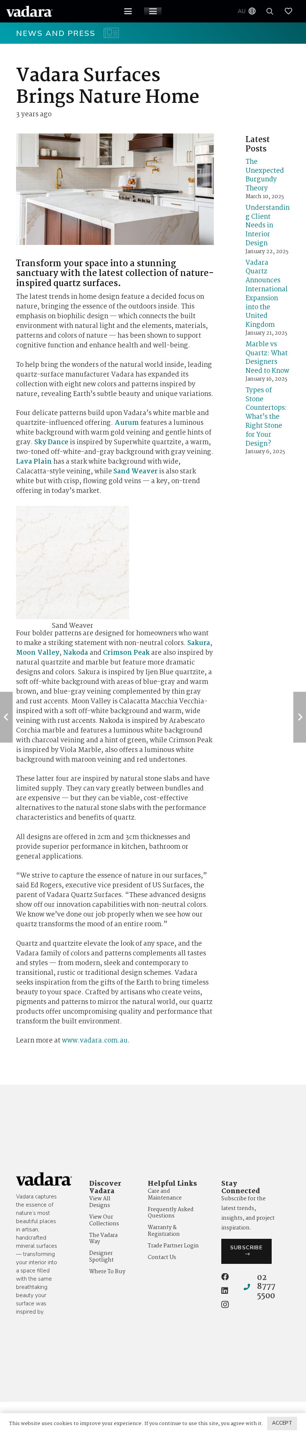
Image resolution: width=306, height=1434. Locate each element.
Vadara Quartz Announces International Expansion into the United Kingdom (267, 294)
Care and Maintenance (165, 1195)
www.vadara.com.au (95, 1040)
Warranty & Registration (164, 1231)
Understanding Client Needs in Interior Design (268, 226)
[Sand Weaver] (72, 570)
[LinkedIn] (224, 1291)
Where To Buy (107, 1271)
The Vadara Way (103, 1239)
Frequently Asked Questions (171, 1213)
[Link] (292, 11)
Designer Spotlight (101, 1257)
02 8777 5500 (266, 1286)
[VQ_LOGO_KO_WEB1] (29, 11)
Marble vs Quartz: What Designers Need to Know (267, 358)
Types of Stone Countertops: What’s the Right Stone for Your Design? (266, 417)
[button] (128, 11)
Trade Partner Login (173, 1245)
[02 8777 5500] (250, 1287)
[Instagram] (225, 1305)
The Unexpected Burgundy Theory (265, 175)
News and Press (56, 33)
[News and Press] (107, 33)
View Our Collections (104, 1220)
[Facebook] (225, 1277)
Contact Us (162, 1257)
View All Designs (99, 1202)
